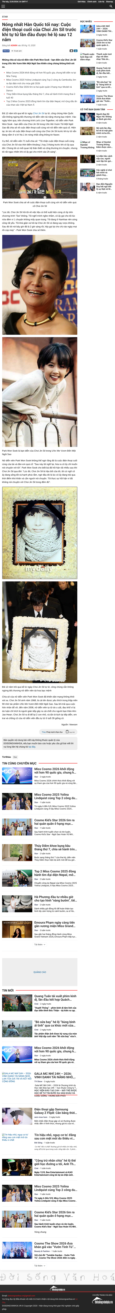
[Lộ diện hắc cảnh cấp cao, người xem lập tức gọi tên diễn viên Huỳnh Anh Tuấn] (87, 159)
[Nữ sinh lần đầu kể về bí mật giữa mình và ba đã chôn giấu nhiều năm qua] (87, 131)
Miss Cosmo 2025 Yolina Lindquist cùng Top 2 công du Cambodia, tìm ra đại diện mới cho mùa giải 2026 (55, 796)
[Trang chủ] (57, 1288)
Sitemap (109, 2)
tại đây (32, 746)
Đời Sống (38, 1143)
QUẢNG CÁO (40, 972)
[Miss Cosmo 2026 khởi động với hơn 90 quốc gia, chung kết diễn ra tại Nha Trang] (17, 775)
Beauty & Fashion (42, 1251)
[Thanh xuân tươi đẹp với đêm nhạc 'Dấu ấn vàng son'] (87, 57)
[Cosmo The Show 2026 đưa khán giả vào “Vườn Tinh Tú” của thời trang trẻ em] (17, 1250)
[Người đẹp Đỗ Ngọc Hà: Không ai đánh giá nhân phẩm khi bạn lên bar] (87, 117)
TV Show (38, 1081)
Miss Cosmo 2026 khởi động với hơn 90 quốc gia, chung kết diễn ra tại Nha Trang (55, 770)
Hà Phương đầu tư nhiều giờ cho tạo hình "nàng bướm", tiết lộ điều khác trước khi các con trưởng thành (55, 898)
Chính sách (91, 2)
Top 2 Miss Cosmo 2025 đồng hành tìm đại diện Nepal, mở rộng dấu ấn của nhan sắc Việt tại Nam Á (55, 873)
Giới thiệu (82, 2)
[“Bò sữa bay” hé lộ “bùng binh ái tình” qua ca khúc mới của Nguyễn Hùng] (17, 1028)
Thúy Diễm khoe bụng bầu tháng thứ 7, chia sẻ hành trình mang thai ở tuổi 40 (55, 847)
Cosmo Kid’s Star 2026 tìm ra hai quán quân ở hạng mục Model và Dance (54, 822)
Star (15, 757)
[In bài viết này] (75, 50)
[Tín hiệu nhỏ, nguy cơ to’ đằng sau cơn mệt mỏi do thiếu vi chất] (17, 1141)
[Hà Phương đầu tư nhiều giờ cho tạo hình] (17, 903)
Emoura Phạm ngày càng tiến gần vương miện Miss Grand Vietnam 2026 (54, 924)
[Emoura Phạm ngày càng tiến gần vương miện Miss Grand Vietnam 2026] (17, 929)
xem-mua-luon (40, 1117)
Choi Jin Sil (38, 113)
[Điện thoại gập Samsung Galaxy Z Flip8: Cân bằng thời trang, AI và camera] (17, 1116)
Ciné (36, 1004)
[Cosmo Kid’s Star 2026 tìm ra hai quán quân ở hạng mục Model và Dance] (17, 827)
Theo (58, 732)
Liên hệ (101, 2)
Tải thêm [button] (38, 944)
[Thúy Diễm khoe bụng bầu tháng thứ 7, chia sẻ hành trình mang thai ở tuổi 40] (17, 852)
